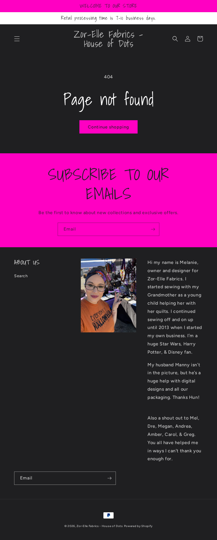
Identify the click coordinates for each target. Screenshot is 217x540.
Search (21, 276)
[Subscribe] (153, 229)
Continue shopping (108, 127)
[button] (17, 39)
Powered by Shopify (138, 526)
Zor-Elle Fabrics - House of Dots (100, 526)
